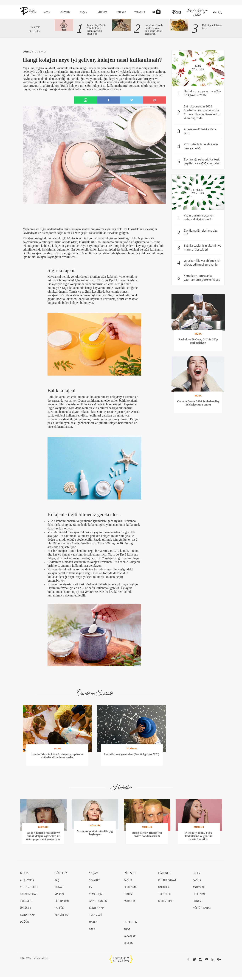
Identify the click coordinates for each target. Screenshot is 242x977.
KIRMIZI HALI (165, 901)
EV (90, 887)
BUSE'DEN (130, 922)
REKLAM (128, 943)
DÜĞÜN (24, 921)
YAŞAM (84, 12)
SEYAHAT (94, 880)
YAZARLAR (139, 12)
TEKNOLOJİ (95, 914)
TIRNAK (59, 887)
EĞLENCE (121, 12)
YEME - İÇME (96, 894)
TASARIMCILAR (28, 894)
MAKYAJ (59, 894)
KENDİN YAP (27, 914)
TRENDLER (26, 901)
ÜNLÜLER (25, 907)
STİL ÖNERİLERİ (29, 887)
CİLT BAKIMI (40, 51)
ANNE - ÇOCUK (98, 901)
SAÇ (57, 880)
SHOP (127, 929)
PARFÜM (59, 907)
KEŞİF (92, 928)
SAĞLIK (128, 880)
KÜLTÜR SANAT (167, 880)
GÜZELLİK (65, 12)
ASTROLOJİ (130, 901)
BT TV (196, 873)
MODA (46, 12)
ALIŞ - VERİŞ (27, 880)
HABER (93, 921)
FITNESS (128, 894)
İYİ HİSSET (102, 12)
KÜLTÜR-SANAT (202, 907)
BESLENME (130, 887)
